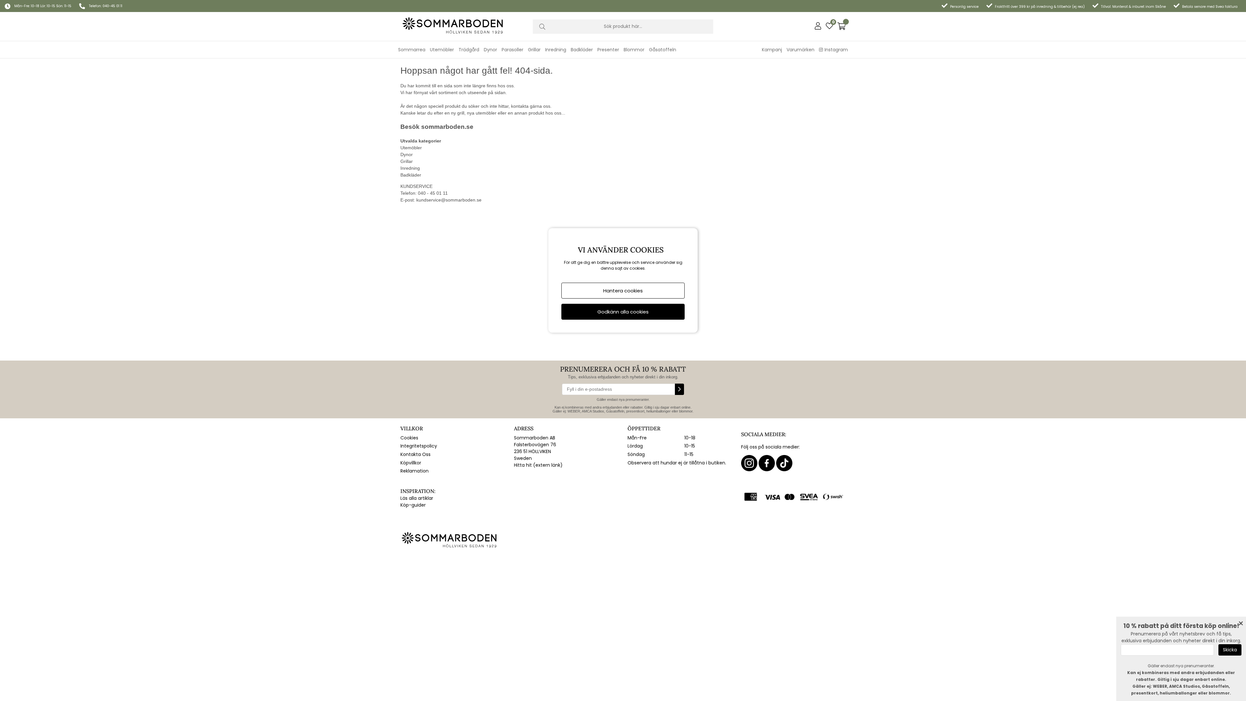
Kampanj (772, 49)
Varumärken (800, 49)
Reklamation (414, 471)
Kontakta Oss (415, 454)
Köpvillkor (410, 463)
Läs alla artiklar (416, 498)
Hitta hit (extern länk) (538, 465)
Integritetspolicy (418, 446)
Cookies (409, 438)
